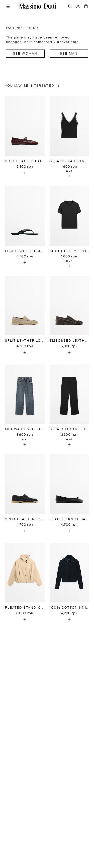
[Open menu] (8, 6)
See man (69, 53)
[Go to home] (38, 6)
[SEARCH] (70, 6)
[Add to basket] (25, 173)
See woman (25, 53)
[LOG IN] (78, 6)
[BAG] (86, 6)
